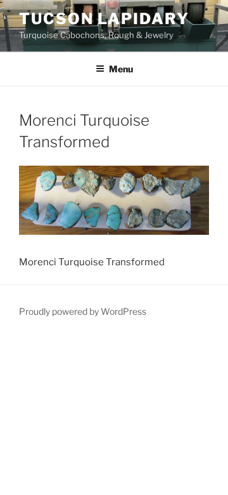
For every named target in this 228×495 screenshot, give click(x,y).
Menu (121, 68)
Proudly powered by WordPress (82, 311)
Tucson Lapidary (104, 19)
